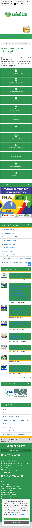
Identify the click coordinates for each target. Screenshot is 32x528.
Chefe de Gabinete (6, 490)
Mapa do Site (21, 1)
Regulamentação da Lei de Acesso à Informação (17, 258)
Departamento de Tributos (8, 497)
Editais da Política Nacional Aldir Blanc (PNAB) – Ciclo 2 (19, 368)
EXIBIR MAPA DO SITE (16, 450)
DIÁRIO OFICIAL (16, 119)
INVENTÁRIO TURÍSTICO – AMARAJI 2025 (20, 276)
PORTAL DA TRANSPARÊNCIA (16, 73)
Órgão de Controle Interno (8, 494)
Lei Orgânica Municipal (9, 255)
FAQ (14, 1)
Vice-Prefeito (5, 484)
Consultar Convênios (9, 431)
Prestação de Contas (9, 247)
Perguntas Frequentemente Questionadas (15, 262)
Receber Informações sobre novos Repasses (15, 434)
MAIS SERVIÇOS (16, 175)
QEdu (4, 423)
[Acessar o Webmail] (26, 440)
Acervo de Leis (7, 251)
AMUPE (5, 409)
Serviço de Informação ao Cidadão (11, 488)
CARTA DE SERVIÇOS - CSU (16, 92)
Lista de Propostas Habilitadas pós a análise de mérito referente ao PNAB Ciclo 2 (18, 310)
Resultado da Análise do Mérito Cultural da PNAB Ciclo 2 (19, 324)
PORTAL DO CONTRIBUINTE (16, 129)
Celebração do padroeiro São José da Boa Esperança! (19, 336)
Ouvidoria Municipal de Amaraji (10, 486)
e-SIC (16, 101)
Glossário (7, 1)
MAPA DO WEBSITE (16, 157)
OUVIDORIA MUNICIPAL (16, 110)
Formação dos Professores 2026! (17, 347)
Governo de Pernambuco (10, 413)
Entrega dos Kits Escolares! (17, 357)
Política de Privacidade (18, 514)
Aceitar (17, 519)
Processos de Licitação (10, 233)
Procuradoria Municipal (7, 492)
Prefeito (3, 482)
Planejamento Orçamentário (11, 244)
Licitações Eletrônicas (9, 229)
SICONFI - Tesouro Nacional (10, 427)
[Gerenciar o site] (29, 440)
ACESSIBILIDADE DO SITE (16, 166)
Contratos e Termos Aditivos (11, 237)
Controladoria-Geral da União (11, 416)
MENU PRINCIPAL (9, 36)
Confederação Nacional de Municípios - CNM (15, 420)
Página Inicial (6, 43)
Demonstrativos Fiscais (10, 240)
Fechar (17, 522)
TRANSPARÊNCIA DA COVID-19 (16, 82)
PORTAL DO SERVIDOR (16, 138)
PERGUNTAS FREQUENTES (16, 147)
